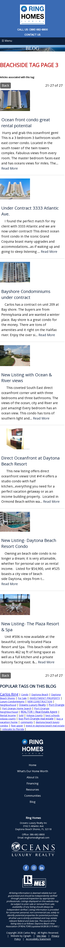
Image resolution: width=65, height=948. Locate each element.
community (26, 722)
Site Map (41, 935)
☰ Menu (7, 41)
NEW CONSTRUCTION (39, 701)
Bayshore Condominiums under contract (25, 294)
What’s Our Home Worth (32, 771)
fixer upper (17, 725)
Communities (32, 795)
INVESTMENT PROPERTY (45, 698)
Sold (21, 715)
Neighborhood (8, 704)
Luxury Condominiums (12, 701)
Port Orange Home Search (16, 708)
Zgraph (27, 935)
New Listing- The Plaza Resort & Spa (30, 627)
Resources (32, 789)
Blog (33, 802)
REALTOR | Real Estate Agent (39, 712)
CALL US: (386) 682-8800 (32, 29)
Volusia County (34, 715)
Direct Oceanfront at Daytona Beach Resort (30, 461)
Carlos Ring (9, 694)
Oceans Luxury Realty (32, 705)
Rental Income (8, 715)
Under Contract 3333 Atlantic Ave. (30, 211)
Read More (9, 168)
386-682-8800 (37, 834)
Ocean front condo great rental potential (25, 123)
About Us (32, 777)
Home (32, 765)
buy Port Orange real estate (36, 718)
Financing (32, 783)
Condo (24, 694)
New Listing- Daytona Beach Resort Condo (28, 543)
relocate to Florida (13, 729)
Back (5, 85)
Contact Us (32, 34)
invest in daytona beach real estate (45, 725)
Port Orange (56, 705)
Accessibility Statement (38, 939)
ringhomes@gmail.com (36, 837)
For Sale (22, 698)
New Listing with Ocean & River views (26, 378)
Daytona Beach (39, 694)
